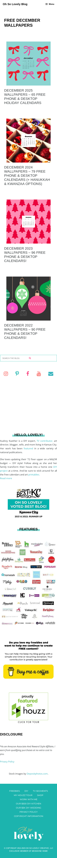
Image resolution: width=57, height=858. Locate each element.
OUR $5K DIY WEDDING (28, 807)
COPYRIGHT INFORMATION (28, 816)
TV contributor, (45, 440)
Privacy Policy (7, 761)
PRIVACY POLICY (29, 812)
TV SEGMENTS (40, 791)
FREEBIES (14, 791)
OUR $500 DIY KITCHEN (28, 803)
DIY (26, 791)
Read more (6, 478)
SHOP (40, 795)
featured (29, 448)
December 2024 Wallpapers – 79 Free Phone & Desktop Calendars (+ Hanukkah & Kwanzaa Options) (27, 175)
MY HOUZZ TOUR (23, 795)
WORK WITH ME (28, 799)
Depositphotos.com (37, 773)
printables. (34, 474)
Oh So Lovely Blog (15, 4)
